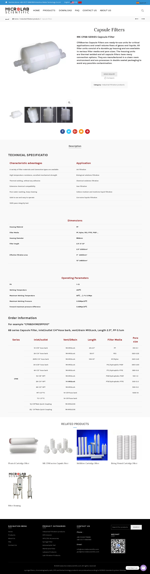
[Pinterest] (87, 131)
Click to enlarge (69, 102)
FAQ (77, 10)
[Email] (81, 131)
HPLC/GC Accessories (51, 538)
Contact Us (90, 10)
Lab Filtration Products (51, 555)
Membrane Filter (49, 549)
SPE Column (47, 535)
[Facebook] (62, 131)
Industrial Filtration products (30, 19)
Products (49, 10)
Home (36, 10)
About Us (105, 10)
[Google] (75, 131)
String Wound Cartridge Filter (124, 463)
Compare (110, 78)
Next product (143, 19)
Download (65, 10)
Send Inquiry (109, 74)
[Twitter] (68, 131)
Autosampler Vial (49, 545)
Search (136, 527)
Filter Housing (14, 506)
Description (75, 146)
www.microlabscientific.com (70, 566)
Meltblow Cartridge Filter (88, 463)
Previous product (137, 19)
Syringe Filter (47, 542)
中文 (76, 2)
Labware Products (49, 552)
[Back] (7, 19)
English (67, 2)
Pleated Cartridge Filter (18, 463)
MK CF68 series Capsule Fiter (55, 463)
